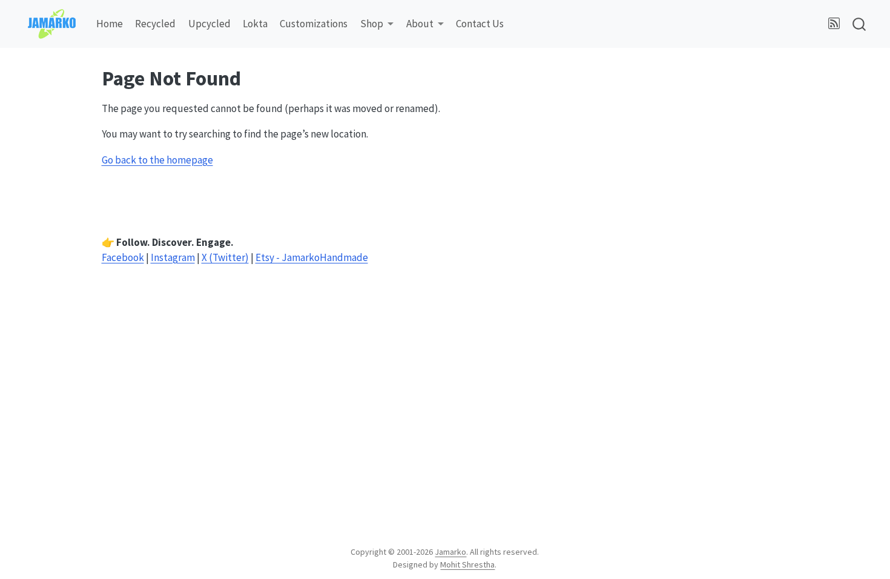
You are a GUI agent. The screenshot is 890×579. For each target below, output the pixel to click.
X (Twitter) (225, 257)
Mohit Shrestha (467, 564)
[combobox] (860, 24)
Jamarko (450, 551)
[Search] (859, 24)
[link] (377, 25)
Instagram (173, 257)
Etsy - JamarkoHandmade (311, 257)
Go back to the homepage (157, 160)
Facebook (123, 257)
